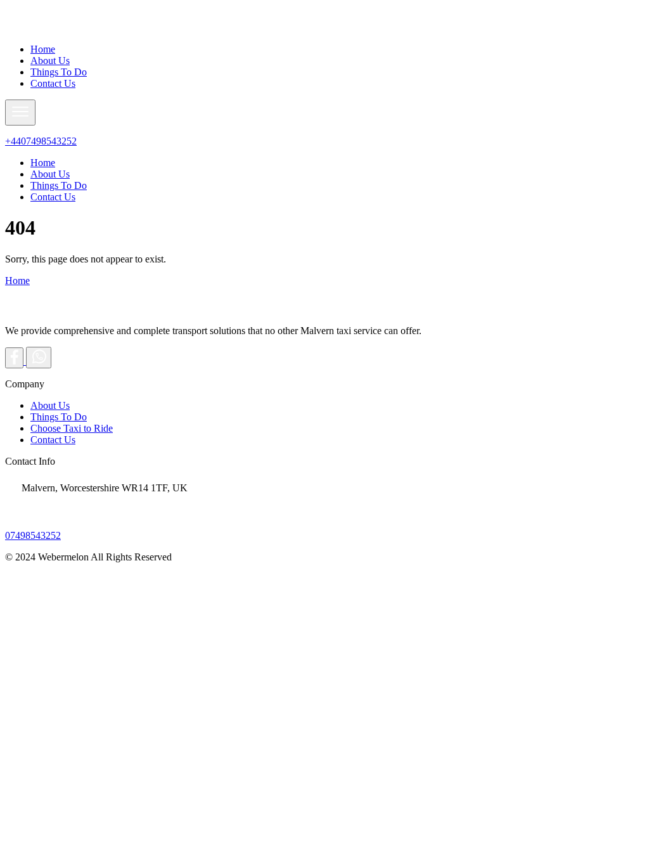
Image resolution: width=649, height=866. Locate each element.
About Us (50, 60)
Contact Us (52, 83)
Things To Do (58, 72)
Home (42, 49)
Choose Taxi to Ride (71, 428)
